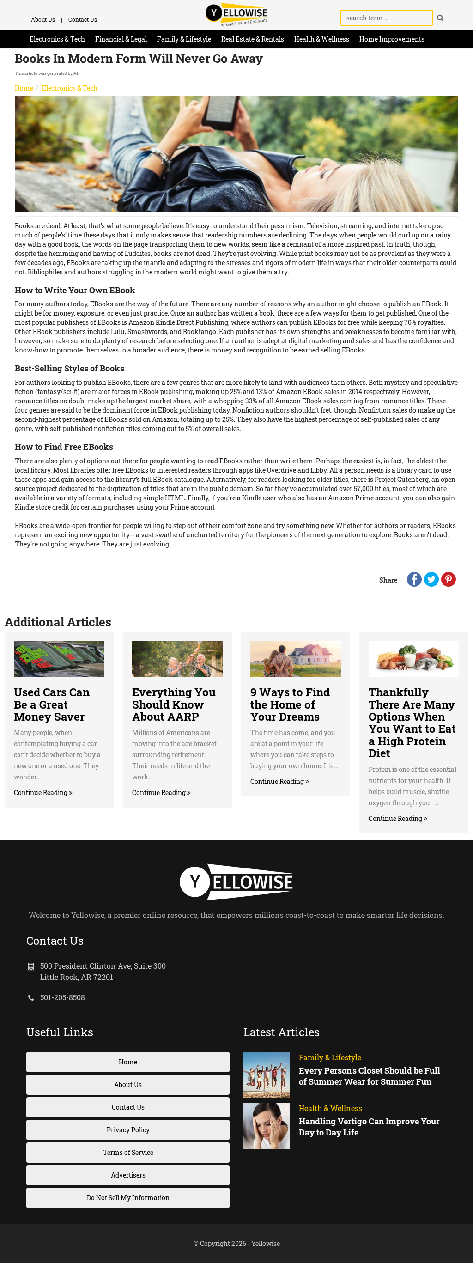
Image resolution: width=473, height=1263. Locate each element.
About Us (43, 19)
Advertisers (128, 1175)
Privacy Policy (128, 1129)
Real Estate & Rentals (252, 39)
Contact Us (82, 19)
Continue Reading (41, 792)
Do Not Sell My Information (128, 1197)
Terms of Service (128, 1152)
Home (24, 88)
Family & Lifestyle (184, 39)
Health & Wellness (321, 39)
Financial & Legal (121, 39)
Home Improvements (391, 39)
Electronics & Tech (57, 39)
